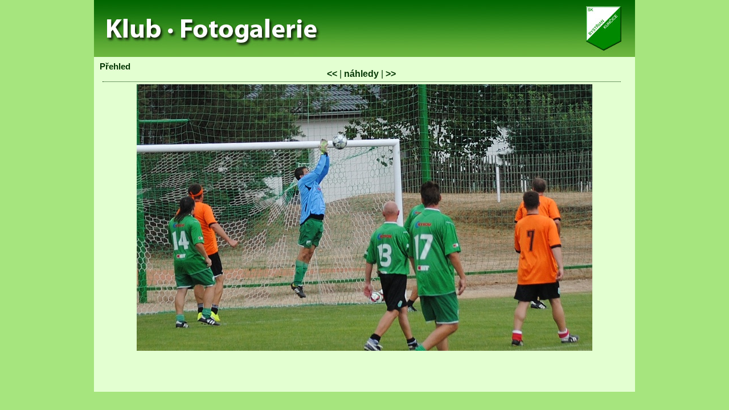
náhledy (361, 74)
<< (332, 74)
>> (391, 74)
